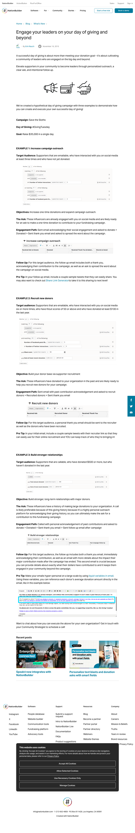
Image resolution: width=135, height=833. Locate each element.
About (114, 714)
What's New (39, 23)
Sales (112, 3)
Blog (28, 23)
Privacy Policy (53, 756)
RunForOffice (35, 3)
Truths (114, 729)
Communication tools (38, 724)
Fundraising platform (38, 729)
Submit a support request (64, 715)
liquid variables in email (101, 575)
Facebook (14, 724)
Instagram (14, 714)
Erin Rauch (29, 46)
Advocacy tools (35, 734)
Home (19, 23)
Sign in (130, 3)
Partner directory (91, 729)
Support (120, 3)
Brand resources (119, 739)
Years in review (118, 734)
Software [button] (35, 10)
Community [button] (58, 10)
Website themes (91, 739)
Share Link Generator (57, 280)
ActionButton (21, 3)
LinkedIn (13, 729)
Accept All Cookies (67, 763)
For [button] (45, 10)
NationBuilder (7, 3)
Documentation (63, 731)
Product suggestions (66, 741)
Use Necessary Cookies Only (67, 778)
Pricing (83, 10)
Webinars (87, 734)
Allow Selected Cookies (67, 771)
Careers (115, 719)
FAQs (58, 736)
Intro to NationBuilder (66, 721)
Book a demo (123, 10)
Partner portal (90, 724)
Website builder (35, 719)
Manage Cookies (67, 785)
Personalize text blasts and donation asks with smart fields (92, 673)
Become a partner (92, 719)
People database (36, 714)
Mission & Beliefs (119, 724)
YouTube (13, 734)
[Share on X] (131, 406)
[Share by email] (131, 412)
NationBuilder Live (64, 726)
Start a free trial (103, 10)
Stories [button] (71, 10)
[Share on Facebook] (131, 399)
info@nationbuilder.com (43, 811)
